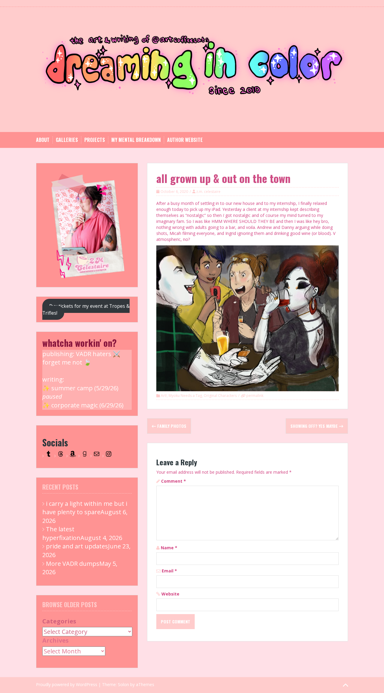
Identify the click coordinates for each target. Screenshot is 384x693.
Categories (59, 621)
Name (169, 547)
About (43, 139)
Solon (123, 684)
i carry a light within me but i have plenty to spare (84, 508)
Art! (164, 395)
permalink (254, 395)
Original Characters (220, 395)
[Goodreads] (84, 456)
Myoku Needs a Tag (185, 395)
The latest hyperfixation (61, 533)
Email (169, 571)
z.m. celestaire (208, 191)
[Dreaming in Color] (192, 69)
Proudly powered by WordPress (66, 684)
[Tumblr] (48, 456)
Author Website (185, 139)
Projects (94, 139)
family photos (171, 426)
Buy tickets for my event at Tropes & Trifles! (86, 309)
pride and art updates (77, 546)
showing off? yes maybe (314, 426)
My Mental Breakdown (136, 139)
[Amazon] (72, 456)
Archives (55, 640)
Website (170, 594)
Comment (173, 481)
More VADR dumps (72, 564)
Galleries (67, 139)
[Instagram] (108, 456)
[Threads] (60, 456)
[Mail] (96, 456)
